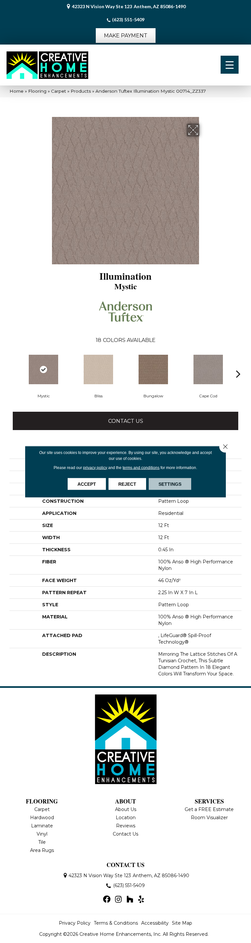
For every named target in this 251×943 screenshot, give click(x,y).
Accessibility (155, 923)
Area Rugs (42, 850)
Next (238, 373)
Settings (170, 483)
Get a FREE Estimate (209, 809)
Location (126, 817)
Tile (42, 842)
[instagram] (118, 900)
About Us (125, 809)
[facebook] (106, 900)
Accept (86, 483)
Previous (13, 373)
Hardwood (42, 817)
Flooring (37, 91)
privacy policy (95, 467)
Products (81, 91)
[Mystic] (43, 369)
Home (16, 91)
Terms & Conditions (116, 923)
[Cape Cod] (208, 369)
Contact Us (125, 421)
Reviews (125, 826)
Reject (127, 483)
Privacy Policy (75, 923)
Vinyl (42, 834)
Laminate (42, 826)
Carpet (58, 91)
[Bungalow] (153, 369)
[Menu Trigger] (230, 65)
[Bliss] (98, 369)
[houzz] (129, 900)
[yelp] (141, 900)
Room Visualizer (209, 817)
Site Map (182, 923)
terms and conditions (141, 467)
